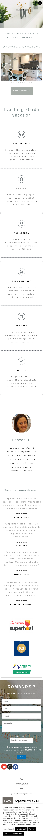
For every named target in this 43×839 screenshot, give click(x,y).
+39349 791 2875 (21, 784)
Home (8, 800)
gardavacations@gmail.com (21, 793)
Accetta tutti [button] (21, 829)
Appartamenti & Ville (27, 800)
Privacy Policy (17, 834)
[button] (40, 3)
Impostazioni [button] (8, 829)
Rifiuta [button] (7, 834)
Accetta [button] (31, 829)
